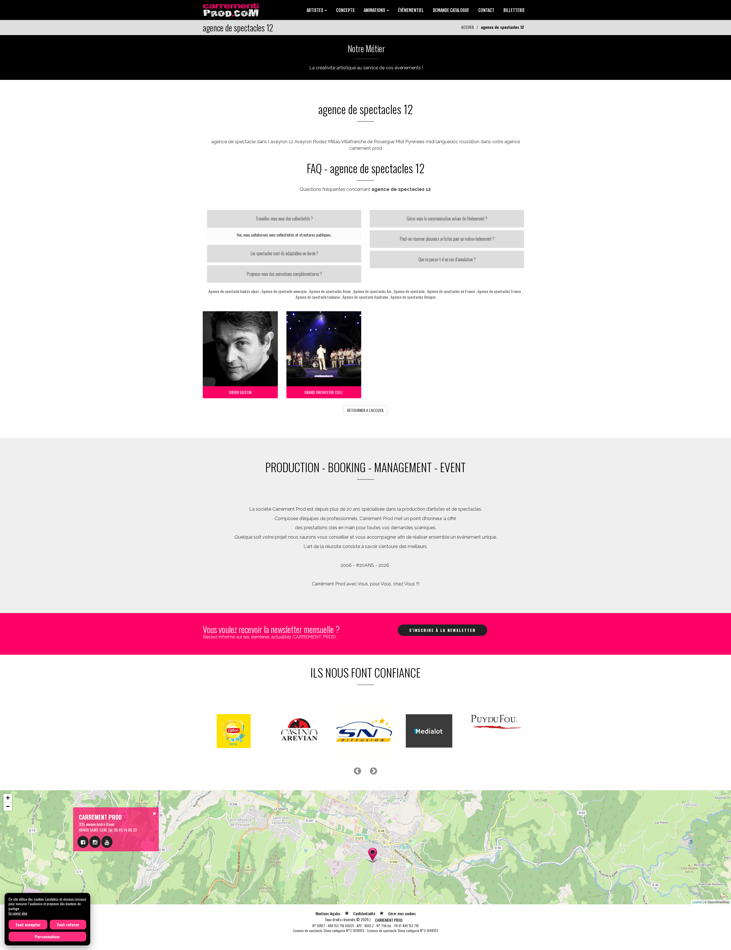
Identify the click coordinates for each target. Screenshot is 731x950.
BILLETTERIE (514, 10)
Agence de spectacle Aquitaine (365, 297)
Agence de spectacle (409, 291)
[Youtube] (107, 842)
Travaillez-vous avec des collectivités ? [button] (284, 218)
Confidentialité (364, 913)
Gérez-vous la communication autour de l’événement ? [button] (447, 218)
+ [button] (8, 797)
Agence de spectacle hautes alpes (233, 291)
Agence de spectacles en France (451, 291)
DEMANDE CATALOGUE (451, 10)
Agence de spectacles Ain (372, 291)
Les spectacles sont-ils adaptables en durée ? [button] (284, 253)
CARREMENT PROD (389, 920)
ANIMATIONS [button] (375, 10)
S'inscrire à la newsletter (442, 630)
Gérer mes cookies (402, 913)
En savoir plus (18, 913)
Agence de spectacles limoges (413, 297)
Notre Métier (366, 48)
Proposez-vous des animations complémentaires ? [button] (284, 273)
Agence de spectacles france (499, 291)
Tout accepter (28, 924)
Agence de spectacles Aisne (330, 291)
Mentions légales (328, 913)
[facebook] (83, 842)
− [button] (8, 806)
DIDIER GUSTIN (240, 392)
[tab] (284, 219)
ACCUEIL (467, 27)
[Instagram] (95, 842)
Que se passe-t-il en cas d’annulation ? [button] (446, 259)
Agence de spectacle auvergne (284, 291)
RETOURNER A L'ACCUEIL (365, 410)
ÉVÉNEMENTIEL (411, 10)
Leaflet (697, 902)
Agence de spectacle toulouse (318, 297)
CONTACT (486, 10)
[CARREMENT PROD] (231, 9)
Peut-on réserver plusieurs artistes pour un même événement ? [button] (447, 238)
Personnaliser (47, 936)
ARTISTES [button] (315, 10)
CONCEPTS (345, 10)
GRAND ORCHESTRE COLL (323, 392)
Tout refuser (68, 924)
